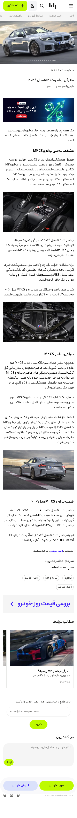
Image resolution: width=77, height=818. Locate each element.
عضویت (38, 724)
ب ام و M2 (51, 578)
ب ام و (68, 578)
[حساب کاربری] (32, 6)
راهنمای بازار (15, 16)
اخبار (71, 16)
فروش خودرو (20, 785)
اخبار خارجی (65, 587)
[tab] (54, 60)
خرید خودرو (56, 785)
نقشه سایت (49, 795)
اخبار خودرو (55, 16)
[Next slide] (5, 42)
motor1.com (57, 567)
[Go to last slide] (71, 42)
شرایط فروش (35, 16)
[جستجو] (42, 5)
